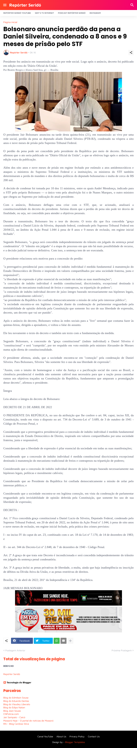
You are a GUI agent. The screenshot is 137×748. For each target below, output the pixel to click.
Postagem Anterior (15, 650)
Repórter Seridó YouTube (17, 13)
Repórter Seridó (25, 5)
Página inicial (10, 22)
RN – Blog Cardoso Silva (16, 723)
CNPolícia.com (11, 713)
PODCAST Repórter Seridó (72, 13)
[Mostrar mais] (70, 641)
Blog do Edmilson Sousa (15, 697)
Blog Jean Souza (12, 710)
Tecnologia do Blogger (19, 682)
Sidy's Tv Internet (44, 13)
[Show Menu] (4, 5)
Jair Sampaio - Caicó (14, 717)
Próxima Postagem (122, 650)
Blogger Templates (75, 742)
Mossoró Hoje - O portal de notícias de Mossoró (28, 720)
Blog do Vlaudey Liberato (16, 704)
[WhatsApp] (57, 641)
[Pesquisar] (132, 5)
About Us (61, 736)
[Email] (63, 641)
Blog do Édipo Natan (14, 707)
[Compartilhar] (131, 52)
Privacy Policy (77, 736)
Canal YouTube (45, 736)
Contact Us (94, 736)
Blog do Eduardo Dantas (16, 700)
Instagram (95, 13)
